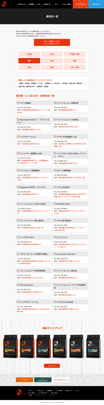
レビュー (56, 4)
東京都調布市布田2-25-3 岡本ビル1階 (72, 177)
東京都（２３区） (37, 83)
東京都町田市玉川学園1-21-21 (32, 292)
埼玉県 (27, 83)
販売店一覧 (47, 4)
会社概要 (30, 395)
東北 (52, 54)
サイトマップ (52, 395)
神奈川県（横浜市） (76, 83)
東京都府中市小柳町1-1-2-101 (69, 261)
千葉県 (20, 83)
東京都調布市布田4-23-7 (30, 194)
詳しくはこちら (52, 366)
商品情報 (31, 4)
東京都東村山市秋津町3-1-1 (31, 244)
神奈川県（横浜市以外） (27, 86)
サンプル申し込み (80, 4)
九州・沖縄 (75, 67)
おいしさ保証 (66, 4)
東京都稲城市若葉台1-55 (67, 110)
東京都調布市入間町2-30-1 (68, 163)
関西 (74, 61)
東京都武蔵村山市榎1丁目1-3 (69, 309)
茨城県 (46, 86)
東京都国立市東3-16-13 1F (31, 129)
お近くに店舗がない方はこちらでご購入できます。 (52, 42)
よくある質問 (59, 390)
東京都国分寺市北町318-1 (31, 144)
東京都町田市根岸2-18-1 (67, 295)
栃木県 (65, 83)
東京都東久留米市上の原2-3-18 (33, 227)
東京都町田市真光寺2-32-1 (68, 278)
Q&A (39, 4)
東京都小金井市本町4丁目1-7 (69, 127)
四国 (52, 67)
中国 (29, 67)
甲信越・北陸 (74, 54)
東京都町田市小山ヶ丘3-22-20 (32, 278)
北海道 (29, 54)
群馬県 (39, 86)
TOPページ (31, 390)
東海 (52, 61)
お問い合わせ (96, 4)
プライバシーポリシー (41, 395)
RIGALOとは (21, 4)
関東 (29, 61)
